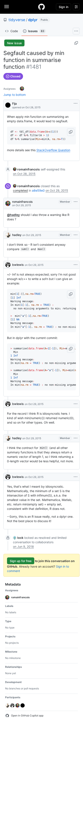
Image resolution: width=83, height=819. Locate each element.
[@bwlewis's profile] (7, 264)
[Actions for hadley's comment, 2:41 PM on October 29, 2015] (76, 438)
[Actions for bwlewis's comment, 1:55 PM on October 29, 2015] (76, 404)
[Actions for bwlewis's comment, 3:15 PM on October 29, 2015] (76, 477)
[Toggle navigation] (6, 6)
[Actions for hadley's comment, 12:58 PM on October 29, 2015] (76, 235)
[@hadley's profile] (7, 234)
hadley (16, 235)
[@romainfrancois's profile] (7, 203)
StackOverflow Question (53, 150)
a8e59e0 (38, 190)
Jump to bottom (14, 94)
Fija (14, 103)
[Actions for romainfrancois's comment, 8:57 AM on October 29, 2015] (76, 202)
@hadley (13, 215)
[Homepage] (41, 6)
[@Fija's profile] (7, 105)
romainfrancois (22, 201)
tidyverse (17, 20)
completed (20, 190)
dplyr (32, 20)
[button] (70, 132)
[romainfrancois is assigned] (22, 88)
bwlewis (18, 264)
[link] (26, 169)
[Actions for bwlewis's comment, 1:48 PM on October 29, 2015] (76, 265)
